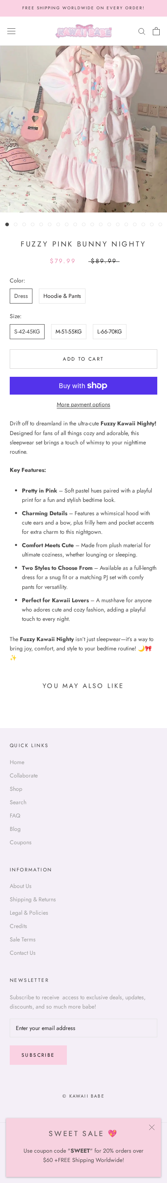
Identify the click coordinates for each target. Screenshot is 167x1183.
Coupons (21, 842)
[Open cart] (156, 31)
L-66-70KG (109, 331)
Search (18, 802)
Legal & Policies (29, 913)
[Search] (142, 31)
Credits (18, 926)
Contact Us (23, 953)
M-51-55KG (69, 331)
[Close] (152, 1127)
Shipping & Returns (33, 899)
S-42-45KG (27, 331)
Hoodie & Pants (62, 296)
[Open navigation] (11, 31)
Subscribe (38, 1055)
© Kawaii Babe (83, 1096)
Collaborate (24, 775)
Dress (21, 296)
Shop (16, 789)
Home (17, 762)
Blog (15, 829)
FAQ (15, 815)
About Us (21, 886)
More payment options (83, 404)
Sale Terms (23, 939)
